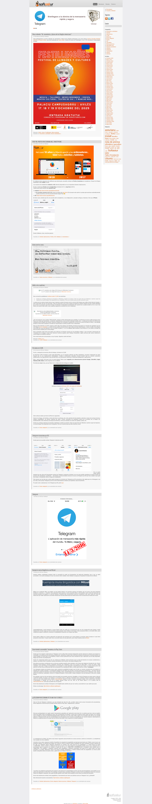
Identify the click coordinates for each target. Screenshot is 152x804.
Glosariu (108, 4)
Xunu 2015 (109, 68)
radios (118, 147)
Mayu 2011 (109, 106)
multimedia (107, 139)
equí (62, 482)
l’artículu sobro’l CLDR (53, 296)
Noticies (95, 4)
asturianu (110, 130)
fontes (39, 338)
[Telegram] (67, 18)
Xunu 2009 (109, 123)
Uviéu (106, 160)
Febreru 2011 (109, 110)
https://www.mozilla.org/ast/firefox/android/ (49, 190)
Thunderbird (109, 51)
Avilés (117, 130)
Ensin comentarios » (56, 133)
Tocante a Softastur (110, 10)
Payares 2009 (109, 118)
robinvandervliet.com (38, 681)
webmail (108, 53)
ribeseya (112, 148)
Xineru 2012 (109, 103)
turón (117, 156)
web (115, 160)
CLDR (107, 35)
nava (116, 139)
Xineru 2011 (109, 111)
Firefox (108, 39)
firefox (113, 134)
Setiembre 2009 (110, 121)
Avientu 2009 (109, 117)
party (110, 146)
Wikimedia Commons (66, 291)
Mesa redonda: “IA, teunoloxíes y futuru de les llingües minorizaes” (52, 34)
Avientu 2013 (109, 86)
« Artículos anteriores (36, 789)
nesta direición (58, 679)
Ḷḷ (43, 338)
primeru (113, 147)
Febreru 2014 (109, 83)
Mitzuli (87, 638)
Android (108, 32)
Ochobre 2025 (109, 58)
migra (117, 138)
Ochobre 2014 (109, 73)
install (108, 136)
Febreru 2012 (109, 101)
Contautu (113, 4)
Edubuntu (108, 37)
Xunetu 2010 (109, 114)
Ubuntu (108, 52)
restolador (107, 148)
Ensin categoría (110, 38)
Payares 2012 (109, 96)
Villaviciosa (111, 160)
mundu (112, 140)
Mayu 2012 (109, 99)
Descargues (101, 4)
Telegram (108, 49)
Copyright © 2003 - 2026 (116, 798)
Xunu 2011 (109, 104)
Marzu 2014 (109, 82)
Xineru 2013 (109, 93)
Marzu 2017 (109, 59)
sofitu (106, 150)
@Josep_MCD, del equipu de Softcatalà (71, 386)
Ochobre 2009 (109, 120)
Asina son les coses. (38, 245)
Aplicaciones (109, 34)
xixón (119, 160)
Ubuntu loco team (117, 159)
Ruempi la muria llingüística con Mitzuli (43, 570)
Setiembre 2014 (110, 75)
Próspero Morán (42, 40)
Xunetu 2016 (109, 62)
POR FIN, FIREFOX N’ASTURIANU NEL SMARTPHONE (46, 142)
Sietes (118, 148)
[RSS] (106, 19)
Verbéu (35, 40)
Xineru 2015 (109, 71)
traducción (113, 156)
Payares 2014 (109, 72)
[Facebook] (112, 19)
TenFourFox (107, 156)
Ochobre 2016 (109, 61)
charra (106, 132)
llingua (107, 138)
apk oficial (65, 192)
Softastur (44, 3)
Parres (106, 146)
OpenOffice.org (110, 45)
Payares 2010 (109, 113)
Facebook (115, 132)
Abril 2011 (108, 107)
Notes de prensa (110, 44)
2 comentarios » (65, 236)
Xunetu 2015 (109, 66)
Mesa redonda (112, 138)
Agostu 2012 (109, 97)
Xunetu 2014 (109, 78)
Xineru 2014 (109, 85)
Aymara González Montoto (93, 38)
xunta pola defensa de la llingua (111, 162)
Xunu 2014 (109, 79)
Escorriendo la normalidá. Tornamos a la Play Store (47, 649)
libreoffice (115, 136)
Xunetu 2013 (109, 89)
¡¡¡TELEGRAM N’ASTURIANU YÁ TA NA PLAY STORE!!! (47, 698)
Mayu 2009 (109, 124)
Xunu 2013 (109, 90)
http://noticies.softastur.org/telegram (52, 686)
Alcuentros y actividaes (111, 31)
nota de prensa (112, 142)
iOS (107, 41)
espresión (111, 132)
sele (115, 148)
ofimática (109, 144)
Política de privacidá (117, 799)
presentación (108, 147)
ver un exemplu (43, 327)
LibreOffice (109, 42)
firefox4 (117, 133)
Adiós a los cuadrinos (38, 285)
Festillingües (107, 133)
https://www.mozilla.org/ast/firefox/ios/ (46, 195)
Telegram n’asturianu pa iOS (40, 436)
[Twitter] (109, 19)
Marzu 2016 (109, 63)
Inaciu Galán (62, 40)
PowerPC (118, 146)
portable (113, 146)
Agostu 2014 (109, 76)
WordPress (75, 803)
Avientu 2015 (109, 65)
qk (115, 147)
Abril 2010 (108, 116)
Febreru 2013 (109, 92)
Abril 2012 (108, 100)
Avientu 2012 (109, 94)
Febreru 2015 (109, 69)
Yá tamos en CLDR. (37, 348)
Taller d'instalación (112, 155)
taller (107, 153)
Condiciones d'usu (117, 800)
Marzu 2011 (109, 108)
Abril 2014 (108, 80)
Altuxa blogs (85, 803)
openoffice (117, 144)
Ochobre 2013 (109, 87)
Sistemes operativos (111, 46)
